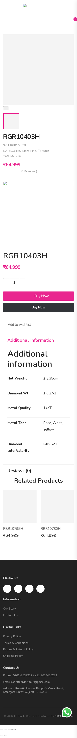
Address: (9, 688)
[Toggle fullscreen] (9, 729)
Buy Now (41, 296)
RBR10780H (51, 528)
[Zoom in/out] (14, 729)
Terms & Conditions (16, 643)
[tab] (38, 340)
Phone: (7, 675)
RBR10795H (13, 528)
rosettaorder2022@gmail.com (30, 682)
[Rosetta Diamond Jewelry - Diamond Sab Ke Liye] (38, 10)
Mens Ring (29, 151)
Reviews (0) (19, 471)
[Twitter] (15, 318)
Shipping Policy (13, 656)
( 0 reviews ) (28, 171)
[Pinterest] (23, 318)
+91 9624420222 (46, 675)
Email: (6, 682)
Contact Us (10, 615)
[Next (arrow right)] (5, 735)
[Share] (5, 729)
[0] (72, 20)
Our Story (9, 609)
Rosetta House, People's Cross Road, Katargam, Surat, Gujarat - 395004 (33, 690)
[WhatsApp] (32, 318)
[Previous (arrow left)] (1, 735)
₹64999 (43, 151)
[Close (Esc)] (1, 729)
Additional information (30, 340)
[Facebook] (7, 318)
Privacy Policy (12, 636)
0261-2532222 (22, 675)
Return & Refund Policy (18, 649)
